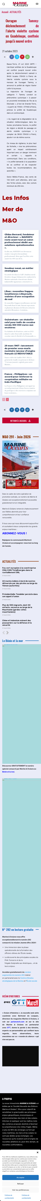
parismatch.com (17, 1022)
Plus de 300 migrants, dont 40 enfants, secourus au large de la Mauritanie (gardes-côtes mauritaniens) (17, 608)
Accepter (20, 1177)
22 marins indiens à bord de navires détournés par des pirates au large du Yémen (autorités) (19, 583)
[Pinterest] (22, 57)
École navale (32, 981)
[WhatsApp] (27, 57)
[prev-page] (3, 399)
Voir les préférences (20, 1190)
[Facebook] (11, 57)
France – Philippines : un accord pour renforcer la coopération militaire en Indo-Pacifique (18, 378)
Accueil (5, 12)
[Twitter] (17, 57)
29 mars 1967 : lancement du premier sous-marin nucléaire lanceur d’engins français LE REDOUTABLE (20, 349)
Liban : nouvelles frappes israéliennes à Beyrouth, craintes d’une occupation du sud (19, 295)
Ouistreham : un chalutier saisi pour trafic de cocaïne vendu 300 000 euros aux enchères (20, 323)
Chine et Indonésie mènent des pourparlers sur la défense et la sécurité (17, 622)
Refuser (20, 1184)
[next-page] (7, 399)
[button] (37, 1152)
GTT (8, 1028)
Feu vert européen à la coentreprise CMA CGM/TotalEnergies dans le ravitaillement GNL (19, 570)
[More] (32, 57)
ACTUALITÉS (15, 12)
